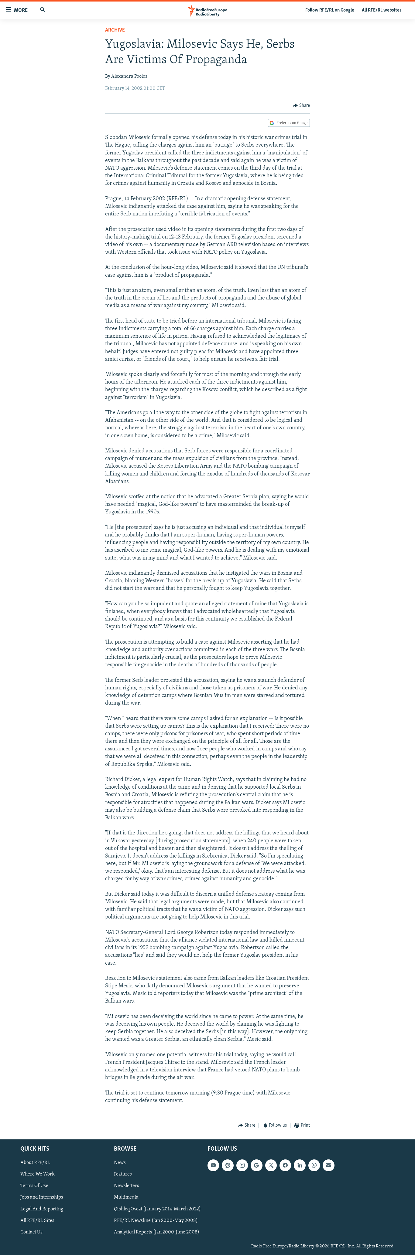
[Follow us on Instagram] (242, 1165)
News (120, 1162)
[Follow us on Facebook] (285, 1165)
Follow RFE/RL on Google (329, 10)
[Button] (301, 106)
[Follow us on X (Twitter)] (271, 1165)
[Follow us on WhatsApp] (314, 1165)
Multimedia (126, 1197)
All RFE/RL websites (382, 10)
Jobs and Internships (41, 1197)
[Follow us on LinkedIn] (299, 1165)
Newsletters (126, 1185)
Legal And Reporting (41, 1208)
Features (123, 1174)
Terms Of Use (34, 1185)
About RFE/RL (35, 1162)
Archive (115, 30)
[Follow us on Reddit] (227, 1165)
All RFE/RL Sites (37, 1220)
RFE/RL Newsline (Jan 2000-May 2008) (156, 1220)
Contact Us (31, 1232)
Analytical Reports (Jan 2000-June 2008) (156, 1232)
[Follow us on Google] (256, 1165)
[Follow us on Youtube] (213, 1165)
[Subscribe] (328, 1165)
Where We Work (37, 1174)
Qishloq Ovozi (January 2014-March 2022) (157, 1208)
